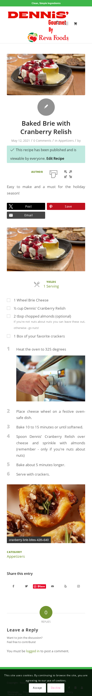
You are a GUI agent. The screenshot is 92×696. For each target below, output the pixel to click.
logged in (33, 651)
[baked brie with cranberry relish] (46, 74)
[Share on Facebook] (13, 586)
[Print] (53, 173)
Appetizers (66, 141)
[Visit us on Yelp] (65, 586)
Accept (37, 688)
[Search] (55, 23)
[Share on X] (26, 586)
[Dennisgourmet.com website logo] (38, 24)
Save (42, 586)
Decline (56, 688)
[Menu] (66, 23)
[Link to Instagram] (78, 586)
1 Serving (51, 286)
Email (28, 215)
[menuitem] (55, 23)
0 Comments (42, 141)
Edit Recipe (55, 158)
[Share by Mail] (52, 586)
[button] (68, 173)
